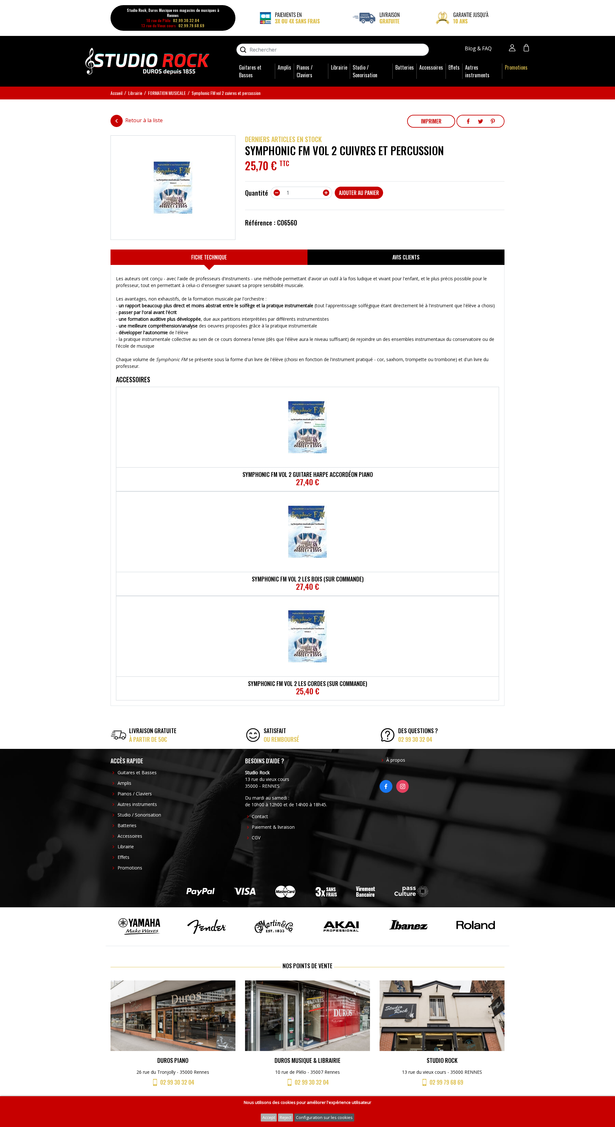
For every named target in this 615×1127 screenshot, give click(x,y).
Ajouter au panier (359, 193)
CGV (256, 838)
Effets (454, 67)
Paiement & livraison (273, 827)
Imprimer (431, 121)
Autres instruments (477, 71)
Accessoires (431, 67)
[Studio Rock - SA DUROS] (147, 60)
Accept (268, 1117)
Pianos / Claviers (305, 71)
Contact (260, 816)
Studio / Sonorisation (365, 71)
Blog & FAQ (479, 48)
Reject (285, 1117)
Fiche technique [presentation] (209, 257)
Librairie (339, 67)
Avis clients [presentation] (406, 257)
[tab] (209, 257)
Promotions (516, 67)
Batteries (404, 67)
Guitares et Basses (250, 71)
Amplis (284, 67)
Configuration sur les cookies (324, 1117)
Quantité (256, 193)
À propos (395, 760)
